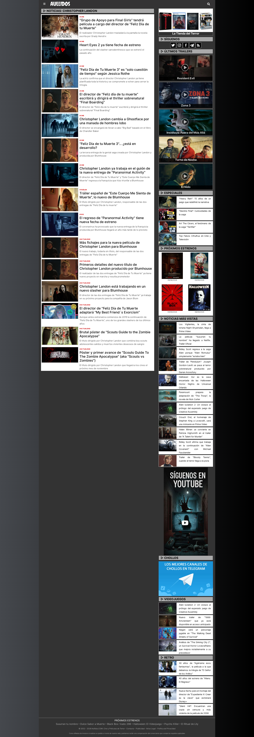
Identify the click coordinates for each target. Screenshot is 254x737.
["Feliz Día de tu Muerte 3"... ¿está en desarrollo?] (60, 149)
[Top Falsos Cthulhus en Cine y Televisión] (168, 239)
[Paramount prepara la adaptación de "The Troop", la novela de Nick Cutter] (168, 395)
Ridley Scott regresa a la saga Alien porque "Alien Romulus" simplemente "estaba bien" (195, 352)
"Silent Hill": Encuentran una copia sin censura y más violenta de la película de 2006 (195, 709)
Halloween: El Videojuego (147, 723)
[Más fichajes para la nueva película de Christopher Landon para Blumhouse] (60, 247)
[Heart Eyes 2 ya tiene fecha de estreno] (60, 50)
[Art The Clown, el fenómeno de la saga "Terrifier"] (168, 226)
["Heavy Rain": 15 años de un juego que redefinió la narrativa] (168, 201)
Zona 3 (186, 105)
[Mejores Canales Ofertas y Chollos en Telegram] (186, 578)
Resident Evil (186, 78)
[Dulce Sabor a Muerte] (199, 265)
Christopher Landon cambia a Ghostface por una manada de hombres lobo (114, 121)
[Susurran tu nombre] (172, 265)
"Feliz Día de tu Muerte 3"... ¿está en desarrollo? (108, 146)
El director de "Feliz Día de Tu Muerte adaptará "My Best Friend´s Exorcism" (110, 310)
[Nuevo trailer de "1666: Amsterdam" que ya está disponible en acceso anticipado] (168, 620)
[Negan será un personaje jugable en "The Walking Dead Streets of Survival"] (168, 633)
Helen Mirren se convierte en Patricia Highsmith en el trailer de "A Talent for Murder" (195, 433)
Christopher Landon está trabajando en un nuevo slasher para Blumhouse (113, 288)
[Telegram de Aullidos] (192, 45)
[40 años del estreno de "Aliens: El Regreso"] (168, 681)
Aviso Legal (151, 728)
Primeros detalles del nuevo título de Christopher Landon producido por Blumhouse (116, 266)
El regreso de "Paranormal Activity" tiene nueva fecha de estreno (112, 220)
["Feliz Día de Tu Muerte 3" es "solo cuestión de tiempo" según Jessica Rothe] (60, 75)
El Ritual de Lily (189, 723)
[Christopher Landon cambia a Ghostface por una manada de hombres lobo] (60, 125)
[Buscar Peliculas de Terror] (208, 4)
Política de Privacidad (166, 728)
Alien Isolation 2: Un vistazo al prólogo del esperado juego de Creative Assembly (195, 408)
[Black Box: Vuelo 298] (172, 297)
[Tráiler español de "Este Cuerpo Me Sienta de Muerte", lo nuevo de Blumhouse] (60, 199)
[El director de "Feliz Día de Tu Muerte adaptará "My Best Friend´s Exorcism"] (60, 310)
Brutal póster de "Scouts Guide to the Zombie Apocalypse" (115, 334)
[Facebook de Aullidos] (186, 45)
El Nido (185, 187)
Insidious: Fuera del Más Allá (186, 132)
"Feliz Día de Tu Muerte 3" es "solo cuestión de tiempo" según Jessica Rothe (114, 71)
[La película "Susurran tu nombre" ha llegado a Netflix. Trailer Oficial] (168, 340)
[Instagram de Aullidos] (179, 45)
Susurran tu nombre (67, 723)
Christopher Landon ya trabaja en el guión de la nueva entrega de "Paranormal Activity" (115, 170)
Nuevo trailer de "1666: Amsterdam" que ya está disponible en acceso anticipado (195, 621)
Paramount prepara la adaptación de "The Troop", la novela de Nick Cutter (195, 396)
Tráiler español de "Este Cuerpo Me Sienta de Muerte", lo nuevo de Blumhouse (115, 195)
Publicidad (140, 728)
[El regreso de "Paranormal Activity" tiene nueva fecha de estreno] (60, 224)
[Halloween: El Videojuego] (199, 297)
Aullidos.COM (97, 728)
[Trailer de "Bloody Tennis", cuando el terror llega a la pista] (168, 460)
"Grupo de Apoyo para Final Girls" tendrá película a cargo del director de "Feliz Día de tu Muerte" (114, 24)
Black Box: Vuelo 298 (119, 723)
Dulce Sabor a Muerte (92, 723)
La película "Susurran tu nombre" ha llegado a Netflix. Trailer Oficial (195, 340)
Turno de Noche (186, 159)
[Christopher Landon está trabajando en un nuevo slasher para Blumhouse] (60, 291)
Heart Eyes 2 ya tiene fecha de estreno (110, 45)
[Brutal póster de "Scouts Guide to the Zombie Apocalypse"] (60, 335)
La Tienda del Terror (185, 33)
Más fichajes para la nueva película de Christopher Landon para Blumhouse (110, 244)
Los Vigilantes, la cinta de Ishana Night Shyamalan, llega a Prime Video (195, 328)
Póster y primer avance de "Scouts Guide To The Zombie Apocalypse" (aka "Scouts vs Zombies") (114, 356)
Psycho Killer (171, 723)
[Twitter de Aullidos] (173, 45)
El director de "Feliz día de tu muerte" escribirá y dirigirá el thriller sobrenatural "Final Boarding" (112, 98)
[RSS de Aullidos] (198, 45)
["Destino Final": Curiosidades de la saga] (168, 214)
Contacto (130, 728)
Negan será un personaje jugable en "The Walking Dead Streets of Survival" (195, 633)
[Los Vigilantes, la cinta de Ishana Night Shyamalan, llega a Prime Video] (168, 327)
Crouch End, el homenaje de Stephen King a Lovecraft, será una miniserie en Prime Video (195, 420)
